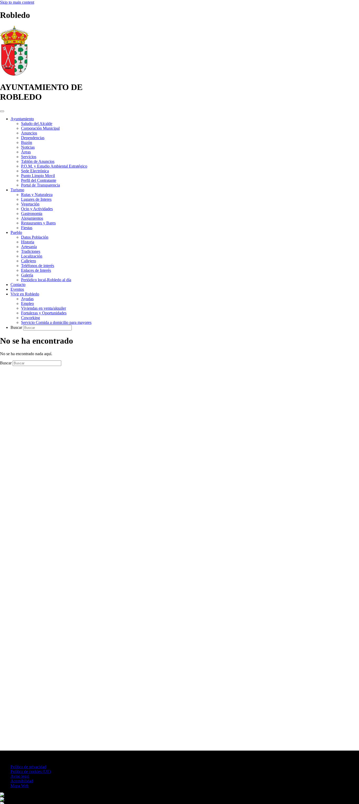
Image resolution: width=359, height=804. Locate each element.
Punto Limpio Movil (38, 175)
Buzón (26, 142)
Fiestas (26, 227)
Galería (27, 275)
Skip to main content (17, 2)
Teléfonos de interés (37, 265)
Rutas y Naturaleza (37, 194)
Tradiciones (30, 251)
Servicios (28, 156)
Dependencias (32, 137)
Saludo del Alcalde (36, 123)
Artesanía (29, 246)
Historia (27, 242)
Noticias (28, 147)
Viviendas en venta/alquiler (43, 308)
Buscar (17, 327)
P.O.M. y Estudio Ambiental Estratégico (54, 166)
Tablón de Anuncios (37, 161)
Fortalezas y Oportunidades (43, 313)
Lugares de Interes (36, 199)
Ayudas (27, 299)
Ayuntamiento (22, 119)
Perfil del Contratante (38, 180)
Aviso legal (20, 776)
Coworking (30, 317)
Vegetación (30, 204)
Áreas (26, 152)
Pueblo (16, 232)
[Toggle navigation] (2, 111)
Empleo (27, 303)
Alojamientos (32, 218)
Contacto (18, 284)
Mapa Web (20, 785)
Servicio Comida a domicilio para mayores (56, 322)
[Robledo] (14, 74)
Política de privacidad (28, 767)
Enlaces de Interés (36, 270)
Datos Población (34, 237)
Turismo (17, 190)
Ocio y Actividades (37, 209)
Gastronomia (31, 213)
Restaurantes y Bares (38, 223)
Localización (31, 256)
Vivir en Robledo (25, 294)
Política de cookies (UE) (31, 771)
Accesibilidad (22, 781)
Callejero (28, 261)
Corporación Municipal (40, 128)
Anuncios (29, 133)
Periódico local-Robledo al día (46, 280)
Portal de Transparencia (40, 185)
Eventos (17, 289)
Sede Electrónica (35, 171)
